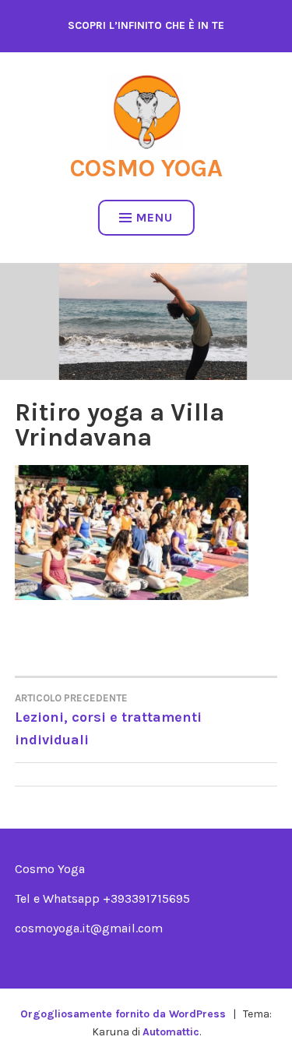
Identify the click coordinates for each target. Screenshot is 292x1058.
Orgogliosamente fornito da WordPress (123, 1014)
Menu (154, 217)
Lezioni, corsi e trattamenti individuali (108, 720)
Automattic (170, 1031)
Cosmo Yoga (146, 168)
